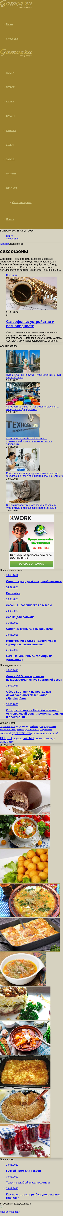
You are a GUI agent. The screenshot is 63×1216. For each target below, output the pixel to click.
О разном (11, 188)
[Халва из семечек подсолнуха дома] (25, 1122)
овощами (43, 730)
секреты (38, 738)
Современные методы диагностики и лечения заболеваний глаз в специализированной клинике (34, 474)
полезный (5, 733)
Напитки (11, 173)
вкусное (4, 726)
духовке (51, 726)
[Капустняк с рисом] (30, 916)
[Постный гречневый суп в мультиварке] (23, 985)
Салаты (10, 116)
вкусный (22, 726)
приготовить (21, 733)
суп (53, 738)
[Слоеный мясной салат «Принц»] (25, 1019)
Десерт (10, 145)
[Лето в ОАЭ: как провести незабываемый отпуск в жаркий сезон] (23, 372)
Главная (4, 244)
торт (11, 742)
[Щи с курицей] (25, 847)
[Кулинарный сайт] (16, 7)
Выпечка (11, 130)
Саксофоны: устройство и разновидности (30, 323)
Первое (10, 87)
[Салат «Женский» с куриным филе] (25, 779)
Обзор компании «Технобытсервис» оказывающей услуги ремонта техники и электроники (29, 441)
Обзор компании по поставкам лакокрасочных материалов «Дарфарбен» (32, 408)
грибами (33, 726)
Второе (10, 101)
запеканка (4, 730)
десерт (42, 726)
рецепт (6, 738)
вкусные (11, 727)
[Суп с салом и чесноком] (25, 1053)
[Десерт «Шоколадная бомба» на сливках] (25, 813)
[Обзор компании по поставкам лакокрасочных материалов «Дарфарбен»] (23, 404)
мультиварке (32, 729)
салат (28, 737)
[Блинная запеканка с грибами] (30, 950)
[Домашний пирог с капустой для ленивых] (25, 1088)
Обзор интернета (21, 202)
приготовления (40, 733)
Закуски (10, 159)
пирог (49, 730)
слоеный (47, 738)
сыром (4, 741)
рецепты (17, 738)
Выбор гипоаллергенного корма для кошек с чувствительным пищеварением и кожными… (32, 506)
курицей (20, 730)
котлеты (12, 729)
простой (54, 733)
